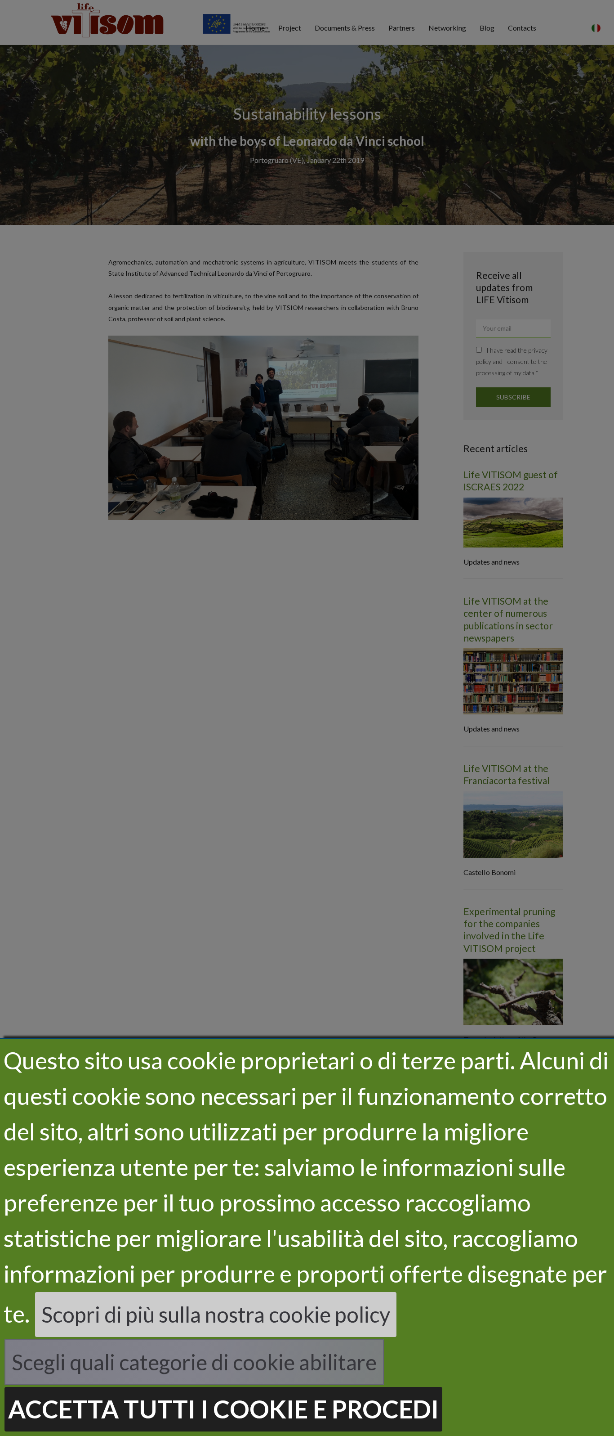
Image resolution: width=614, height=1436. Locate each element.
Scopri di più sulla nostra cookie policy (215, 1314)
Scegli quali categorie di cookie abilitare (194, 1362)
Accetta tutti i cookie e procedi (223, 1409)
